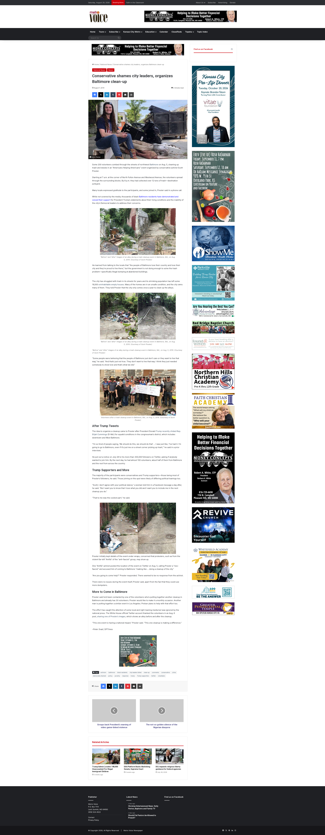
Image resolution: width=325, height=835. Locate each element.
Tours (101, 32)
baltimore (112, 672)
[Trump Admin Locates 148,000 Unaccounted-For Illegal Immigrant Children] (106, 756)
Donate (232, 3)
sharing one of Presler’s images (111, 616)
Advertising (222, 3)
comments (155, 672)
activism (103, 672)
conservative (165, 672)
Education (150, 32)
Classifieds (177, 32)
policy (110, 676)
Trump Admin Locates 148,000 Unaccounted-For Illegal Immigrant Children (105, 769)
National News (106, 64)
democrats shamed (99, 676)
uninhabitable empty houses (111, 284)
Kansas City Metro (131, 32)
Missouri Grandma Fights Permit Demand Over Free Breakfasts (151, 3)
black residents (122, 672)
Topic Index (202, 32)
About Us (199, 3)
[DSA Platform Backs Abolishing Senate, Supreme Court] (138, 756)
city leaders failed (135, 672)
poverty (117, 676)
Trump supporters (143, 676)
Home (92, 32)
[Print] (131, 94)
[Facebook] (94, 94)
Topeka (188, 32)
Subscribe (212, 3)
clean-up (147, 672)
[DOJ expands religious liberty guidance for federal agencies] (170, 756)
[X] (100, 94)
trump (133, 676)
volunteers (161, 676)
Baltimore (154, 164)
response (125, 676)
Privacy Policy (93, 820)
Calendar (164, 32)
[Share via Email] (125, 94)
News (110, 70)
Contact (91, 817)
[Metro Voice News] (98, 16)
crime (174, 672)
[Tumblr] (113, 94)
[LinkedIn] (106, 94)
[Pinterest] (119, 94)
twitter (153, 676)
